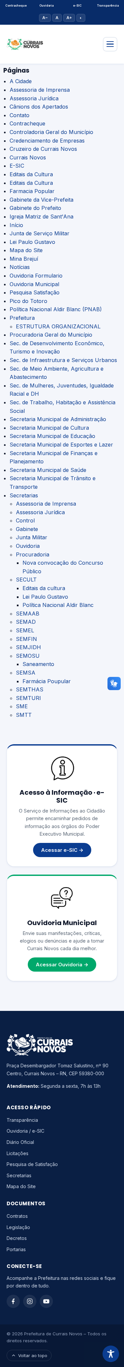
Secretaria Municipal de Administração (58, 419)
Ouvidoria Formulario (36, 275)
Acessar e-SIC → (62, 850)
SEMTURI (28, 698)
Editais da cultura (43, 588)
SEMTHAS (29, 689)
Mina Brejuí (24, 258)
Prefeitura (22, 318)
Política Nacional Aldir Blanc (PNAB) (56, 309)
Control (25, 520)
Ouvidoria (46, 5)
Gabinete (27, 529)
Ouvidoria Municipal (34, 284)
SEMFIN (26, 639)
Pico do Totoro (28, 301)
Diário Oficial (20, 1142)
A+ (69, 18)
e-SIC (77, 5)
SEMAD (26, 621)
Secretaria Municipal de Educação (52, 436)
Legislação (18, 1227)
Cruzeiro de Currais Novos (43, 149)
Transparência (108, 5)
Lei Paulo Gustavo (32, 242)
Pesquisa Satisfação (35, 292)
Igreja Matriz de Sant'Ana (41, 216)
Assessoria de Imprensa (40, 89)
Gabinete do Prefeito (35, 208)
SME (22, 706)
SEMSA (25, 672)
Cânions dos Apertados (39, 106)
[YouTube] (46, 1301)
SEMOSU (28, 655)
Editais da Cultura (31, 174)
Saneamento (38, 664)
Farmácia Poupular (46, 681)
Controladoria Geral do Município (51, 132)
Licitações (17, 1153)
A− (45, 18)
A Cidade (21, 81)
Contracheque (15, 5)
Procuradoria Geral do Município (51, 334)
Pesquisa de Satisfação (32, 1164)
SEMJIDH (28, 647)
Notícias (20, 267)
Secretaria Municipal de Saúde (48, 470)
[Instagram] (29, 1301)
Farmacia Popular (32, 191)
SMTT (24, 715)
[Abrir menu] (110, 44)
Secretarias (24, 495)
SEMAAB (27, 613)
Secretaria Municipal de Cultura (49, 427)
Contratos (17, 1216)
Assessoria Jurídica (34, 98)
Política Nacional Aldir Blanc (58, 605)
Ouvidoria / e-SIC (25, 1131)
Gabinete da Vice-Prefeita (41, 199)
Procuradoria (32, 554)
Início (16, 225)
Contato (19, 115)
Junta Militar (31, 537)
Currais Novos (28, 157)
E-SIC (17, 165)
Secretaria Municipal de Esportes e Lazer (61, 444)
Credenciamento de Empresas (47, 140)
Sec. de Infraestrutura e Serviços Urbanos (63, 360)
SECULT (26, 579)
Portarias (16, 1249)
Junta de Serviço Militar (39, 233)
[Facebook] (13, 1301)
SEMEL (25, 630)
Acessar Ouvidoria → (62, 964)
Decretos (17, 1238)
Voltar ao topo (32, 1355)
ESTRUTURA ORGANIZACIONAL (58, 326)
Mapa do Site (26, 250)
